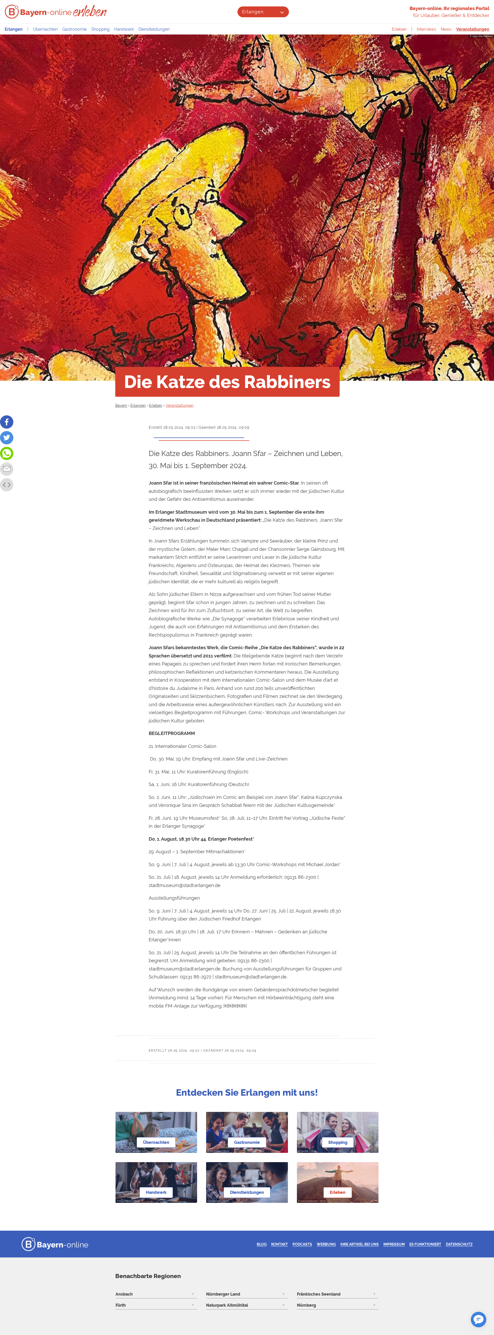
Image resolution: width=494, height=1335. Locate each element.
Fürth (121, 1305)
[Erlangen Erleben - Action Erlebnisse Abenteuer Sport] (90, 11)
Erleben (399, 29)
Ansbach (124, 1294)
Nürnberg (306, 1305)
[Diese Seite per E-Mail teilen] (6, 469)
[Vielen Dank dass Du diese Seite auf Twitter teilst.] (6, 437)
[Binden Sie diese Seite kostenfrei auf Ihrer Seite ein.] (6, 485)
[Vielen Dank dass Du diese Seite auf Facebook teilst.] (6, 422)
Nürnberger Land (223, 1294)
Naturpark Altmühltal (227, 1305)
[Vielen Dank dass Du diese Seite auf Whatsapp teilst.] (6, 453)
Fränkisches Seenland (318, 1294)
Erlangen (252, 11)
